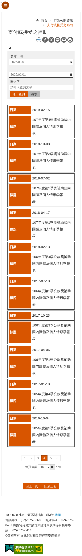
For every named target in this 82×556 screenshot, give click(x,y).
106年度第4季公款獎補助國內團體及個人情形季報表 (51, 263)
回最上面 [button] (50, 486)
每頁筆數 (31, 467)
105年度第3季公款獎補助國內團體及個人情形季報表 (51, 434)
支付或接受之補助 (60, 25)
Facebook (45, 40)
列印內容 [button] (70, 40)
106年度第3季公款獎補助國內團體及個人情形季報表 (51, 332)
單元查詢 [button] (11, 48)
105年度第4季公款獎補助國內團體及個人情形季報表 (51, 400)
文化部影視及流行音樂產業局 (41, 6)
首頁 (44, 20)
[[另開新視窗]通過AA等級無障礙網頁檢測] (28, 549)
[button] (52, 467)
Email (64, 40)
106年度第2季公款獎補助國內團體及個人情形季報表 (51, 297)
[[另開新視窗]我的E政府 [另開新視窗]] (9, 548)
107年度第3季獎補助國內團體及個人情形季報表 (51, 160)
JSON (38, 39)
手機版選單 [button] (5, 5)
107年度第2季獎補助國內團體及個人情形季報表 (51, 194)
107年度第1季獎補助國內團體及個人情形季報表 (51, 229)
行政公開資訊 (63, 20)
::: (7, 17)
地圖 (58, 515)
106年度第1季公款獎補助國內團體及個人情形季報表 (51, 366)
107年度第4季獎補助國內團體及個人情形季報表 (51, 126)
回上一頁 (32, 486)
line (57, 40)
